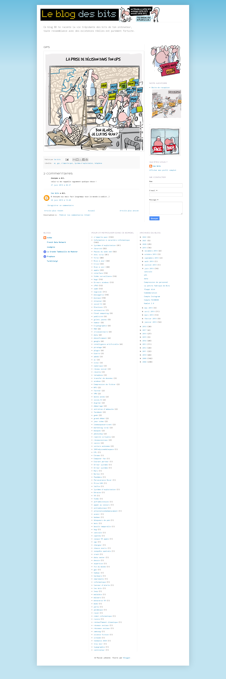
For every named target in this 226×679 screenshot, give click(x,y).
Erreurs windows (101, 282)
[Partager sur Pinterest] (86, 159)
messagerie (99, 295)
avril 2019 (150, 311)
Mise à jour (99, 261)
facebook (98, 412)
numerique (98, 366)
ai (55, 163)
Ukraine (97, 492)
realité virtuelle (102, 437)
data (96, 335)
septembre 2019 (152, 258)
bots (96, 523)
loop (96, 591)
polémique (98, 610)
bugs (96, 279)
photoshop (98, 434)
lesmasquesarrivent (103, 424)
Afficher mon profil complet (162, 170)
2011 (144, 351)
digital (97, 403)
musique (97, 298)
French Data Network (56, 242)
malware (97, 598)
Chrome (97, 455)
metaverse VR (100, 600)
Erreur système (101, 468)
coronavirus (99, 310)
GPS (145, 275)
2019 (144, 248)
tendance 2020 (100, 641)
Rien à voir (99, 267)
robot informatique (103, 616)
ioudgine (51, 247)
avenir (97, 514)
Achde (49, 238)
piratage (98, 347)
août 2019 (150, 261)
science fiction (101, 635)
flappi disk (149, 289)
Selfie (97, 486)
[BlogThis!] (77, 159)
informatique (100, 582)
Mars (96, 471)
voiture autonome (102, 446)
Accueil (91, 211)
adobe (96, 357)
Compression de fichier (105, 384)
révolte (97, 372)
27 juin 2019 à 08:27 (61, 185)
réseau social (100, 369)
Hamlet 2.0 (149, 303)
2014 (144, 341)
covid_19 (98, 400)
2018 (144, 326)
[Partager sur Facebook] (83, 159)
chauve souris (100, 548)
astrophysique (100, 508)
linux (96, 363)
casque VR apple (101, 539)
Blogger (126, 658)
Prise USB (98, 483)
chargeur (98, 545)
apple (96, 270)
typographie (99, 647)
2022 (144, 237)
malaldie (98, 594)
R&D (95, 329)
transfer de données (103, 378)
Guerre (97, 353)
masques (97, 431)
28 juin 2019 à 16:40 (61, 200)
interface (98, 273)
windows (97, 381)
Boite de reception (161, 87)
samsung (97, 631)
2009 (144, 358)
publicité (98, 316)
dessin (97, 560)
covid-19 (98, 304)
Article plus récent (53, 211)
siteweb (97, 638)
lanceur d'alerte (102, 585)
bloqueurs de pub (102, 520)
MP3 (95, 387)
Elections (98, 307)
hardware (98, 576)
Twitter (97, 391)
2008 (144, 362)
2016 (144, 334)
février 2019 (151, 319)
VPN (95, 394)
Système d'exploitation (105, 489)
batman (97, 517)
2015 (144, 337)
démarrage (98, 406)
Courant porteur (101, 461)
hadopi (97, 573)
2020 (144, 244)
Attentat (98, 301)
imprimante (99, 579)
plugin (97, 350)
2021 (144, 240)
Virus (96, 258)
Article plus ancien (129, 211)
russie (97, 619)
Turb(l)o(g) (52, 261)
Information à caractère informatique (112, 240)
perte (96, 607)
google (97, 341)
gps (58, 163)
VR (95, 496)
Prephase (51, 256)
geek (96, 415)
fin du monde (100, 567)
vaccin (97, 443)
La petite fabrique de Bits (157, 286)
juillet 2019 (151, 265)
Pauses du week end (103, 252)
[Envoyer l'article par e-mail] (67, 159)
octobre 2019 (151, 254)
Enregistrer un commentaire (60, 205)
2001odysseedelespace (104, 449)
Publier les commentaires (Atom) (74, 215)
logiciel (98, 292)
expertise (98, 563)
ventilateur (99, 650)
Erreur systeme (101, 465)
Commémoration (150, 293)
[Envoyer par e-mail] (74, 159)
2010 (144, 355)
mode (96, 604)
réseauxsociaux (101, 440)
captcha (97, 536)
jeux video (99, 421)
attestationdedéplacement (106, 511)
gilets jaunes (100, 319)
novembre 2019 (151, 251)
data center (99, 557)
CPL (95, 452)
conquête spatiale (102, 551)
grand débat (99, 418)
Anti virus (99, 255)
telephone (98, 163)
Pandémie (98, 477)
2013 (144, 344)
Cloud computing (101, 313)
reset (96, 613)
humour (97, 322)
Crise (96, 264)
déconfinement (100, 338)
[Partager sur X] (80, 159)
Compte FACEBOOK (151, 300)
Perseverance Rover (103, 480)
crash (96, 554)
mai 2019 (149, 308)
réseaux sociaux (101, 625)
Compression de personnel (156, 282)
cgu (95, 542)
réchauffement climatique (106, 622)
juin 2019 (150, 268)
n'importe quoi (67, 163)
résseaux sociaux (102, 628)
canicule (98, 533)
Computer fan (100, 458)
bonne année (99, 397)
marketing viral (101, 428)
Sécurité (98, 248)
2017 (144, 330)
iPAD (96, 285)
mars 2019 (150, 315)
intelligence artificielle (106, 344)
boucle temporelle (102, 526)
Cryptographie (100, 326)
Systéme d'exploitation (84, 163)
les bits (57, 159)
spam (96, 289)
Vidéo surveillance (103, 276)
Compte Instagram (152, 296)
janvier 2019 (151, 322)
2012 (144, 348)
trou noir (98, 644)
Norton (97, 474)
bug (95, 529)
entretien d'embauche (104, 409)
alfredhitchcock (101, 502)
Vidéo (96, 499)
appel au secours (102, 505)
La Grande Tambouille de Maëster (62, 252)
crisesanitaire (101, 332)
